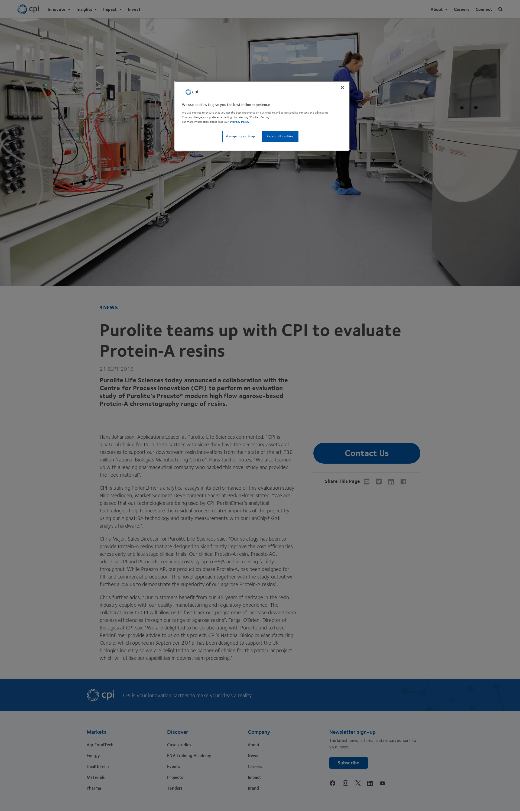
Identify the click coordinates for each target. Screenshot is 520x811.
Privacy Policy (239, 122)
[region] (262, 116)
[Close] (342, 87)
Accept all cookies (280, 136)
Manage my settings (240, 136)
